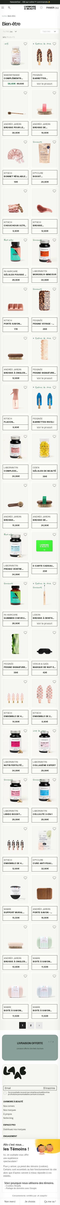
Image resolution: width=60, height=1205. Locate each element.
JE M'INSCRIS (44, 611)
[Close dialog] (56, 588)
